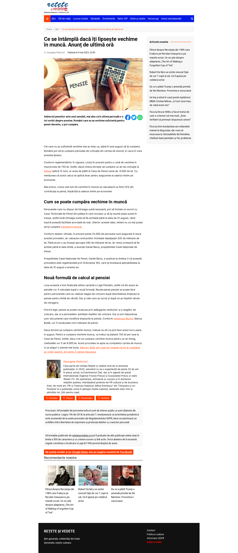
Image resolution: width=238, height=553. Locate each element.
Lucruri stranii (80, 18)
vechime (105, 398)
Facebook (126, 452)
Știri (54, 18)
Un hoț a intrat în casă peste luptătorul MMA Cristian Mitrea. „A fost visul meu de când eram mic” (170, 101)
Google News (80, 452)
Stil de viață (64, 18)
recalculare (86, 398)
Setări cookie (154, 542)
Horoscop (153, 18)
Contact (151, 530)
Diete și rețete (137, 18)
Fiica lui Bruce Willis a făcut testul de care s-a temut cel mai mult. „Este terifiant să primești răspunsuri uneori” (170, 116)
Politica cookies (155, 534)
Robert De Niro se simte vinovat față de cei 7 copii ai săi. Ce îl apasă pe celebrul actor (169, 76)
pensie (47, 171)
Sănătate (95, 18)
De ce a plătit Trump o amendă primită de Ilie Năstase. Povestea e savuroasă (170, 88)
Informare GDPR (155, 538)
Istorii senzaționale (171, 18)
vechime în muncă (71, 226)
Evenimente (109, 18)
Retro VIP (123, 18)
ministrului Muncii (123, 318)
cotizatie (53, 398)
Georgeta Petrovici (56, 52)
